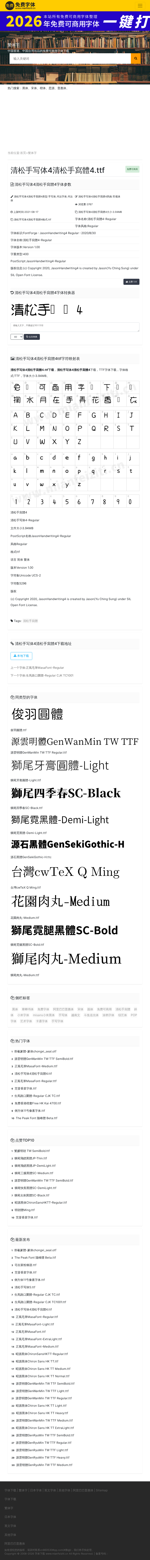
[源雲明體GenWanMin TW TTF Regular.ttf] (75, 741)
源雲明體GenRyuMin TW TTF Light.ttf (40, 1450)
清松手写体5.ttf (23, 1287)
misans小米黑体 (44, 1015)
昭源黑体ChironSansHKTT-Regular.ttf (39, 1202)
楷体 (43, 88)
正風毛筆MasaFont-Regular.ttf (34, 1081)
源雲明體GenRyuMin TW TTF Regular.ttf (41, 1443)
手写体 (63, 1015)
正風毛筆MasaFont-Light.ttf (33, 1324)
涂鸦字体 (108, 1015)
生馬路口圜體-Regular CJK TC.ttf (36, 1096)
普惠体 (61, 88)
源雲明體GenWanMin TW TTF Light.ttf (40, 1391)
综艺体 (122, 1015)
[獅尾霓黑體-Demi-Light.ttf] (75, 821)
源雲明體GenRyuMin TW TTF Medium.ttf (42, 1465)
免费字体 (43, 1009)
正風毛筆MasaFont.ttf (29, 1332)
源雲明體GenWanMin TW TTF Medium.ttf (42, 1420)
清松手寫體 (30, 621)
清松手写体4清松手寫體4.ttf (29, 370)
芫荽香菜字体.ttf (24, 1088)
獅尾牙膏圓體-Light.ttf (26, 780)
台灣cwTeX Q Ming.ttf (26, 887)
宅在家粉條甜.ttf (24, 1265)
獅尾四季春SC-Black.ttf (26, 808)
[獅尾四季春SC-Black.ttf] (75, 794)
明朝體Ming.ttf (23, 1210)
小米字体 (23, 1015)
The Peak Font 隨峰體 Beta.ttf (34, 1118)
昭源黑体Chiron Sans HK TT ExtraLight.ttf (43, 1428)
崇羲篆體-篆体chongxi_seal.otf (34, 1051)
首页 (23, 153)
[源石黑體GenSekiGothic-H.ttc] (75, 845)
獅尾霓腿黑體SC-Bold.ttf (27, 944)
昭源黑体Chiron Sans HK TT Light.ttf (39, 1405)
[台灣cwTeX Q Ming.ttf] (73, 873)
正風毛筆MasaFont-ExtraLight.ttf (37, 1339)
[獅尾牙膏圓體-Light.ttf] (75, 767)
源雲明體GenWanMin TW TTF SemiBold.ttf (42, 1059)
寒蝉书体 (28, 1009)
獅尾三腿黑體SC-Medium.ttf (32, 1173)
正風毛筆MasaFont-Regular (45, 667)
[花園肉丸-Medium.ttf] (73, 903)
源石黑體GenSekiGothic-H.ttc (31, 857)
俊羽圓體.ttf (18, 730)
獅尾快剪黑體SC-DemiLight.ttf (34, 1188)
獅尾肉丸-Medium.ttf (25, 975)
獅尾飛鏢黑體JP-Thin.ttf (29, 1158)
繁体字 (32, 153)
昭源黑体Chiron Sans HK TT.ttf (35, 1361)
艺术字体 (26, 1021)
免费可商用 (132, 169)
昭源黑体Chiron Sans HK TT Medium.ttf (41, 1369)
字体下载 (10, 1490)
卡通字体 (42, 1021)
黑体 (25, 88)
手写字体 (57, 1021)
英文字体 (50, 1490)
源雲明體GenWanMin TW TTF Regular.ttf (39, 752)
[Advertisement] (75, 119)
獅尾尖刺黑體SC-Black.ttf (30, 1195)
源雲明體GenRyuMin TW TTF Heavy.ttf (40, 1457)
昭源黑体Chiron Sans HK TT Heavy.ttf (40, 1413)
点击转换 (32, 336)
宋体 (34, 88)
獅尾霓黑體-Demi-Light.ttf (28, 833)
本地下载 (22, 656)
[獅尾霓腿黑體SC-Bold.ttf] (75, 931)
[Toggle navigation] (140, 5)
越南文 (75, 1015)
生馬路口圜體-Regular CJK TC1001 (49, 675)
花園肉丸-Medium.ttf (25, 918)
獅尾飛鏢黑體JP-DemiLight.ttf (33, 1166)
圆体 (90, 1009)
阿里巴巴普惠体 (63, 1009)
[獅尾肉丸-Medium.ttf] (73, 960)
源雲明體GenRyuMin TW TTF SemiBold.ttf (43, 1435)
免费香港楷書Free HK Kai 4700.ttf (36, 1103)
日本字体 (36, 1490)
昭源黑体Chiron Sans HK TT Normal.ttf (40, 1376)
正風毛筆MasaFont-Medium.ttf (34, 1066)
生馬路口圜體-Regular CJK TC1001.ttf (39, 1302)
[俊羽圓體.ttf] (42, 715)
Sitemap (102, 1490)
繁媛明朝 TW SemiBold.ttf (31, 1151)
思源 (51, 88)
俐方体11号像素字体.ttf (28, 1111)
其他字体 (64, 1490)
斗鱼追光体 (91, 1015)
